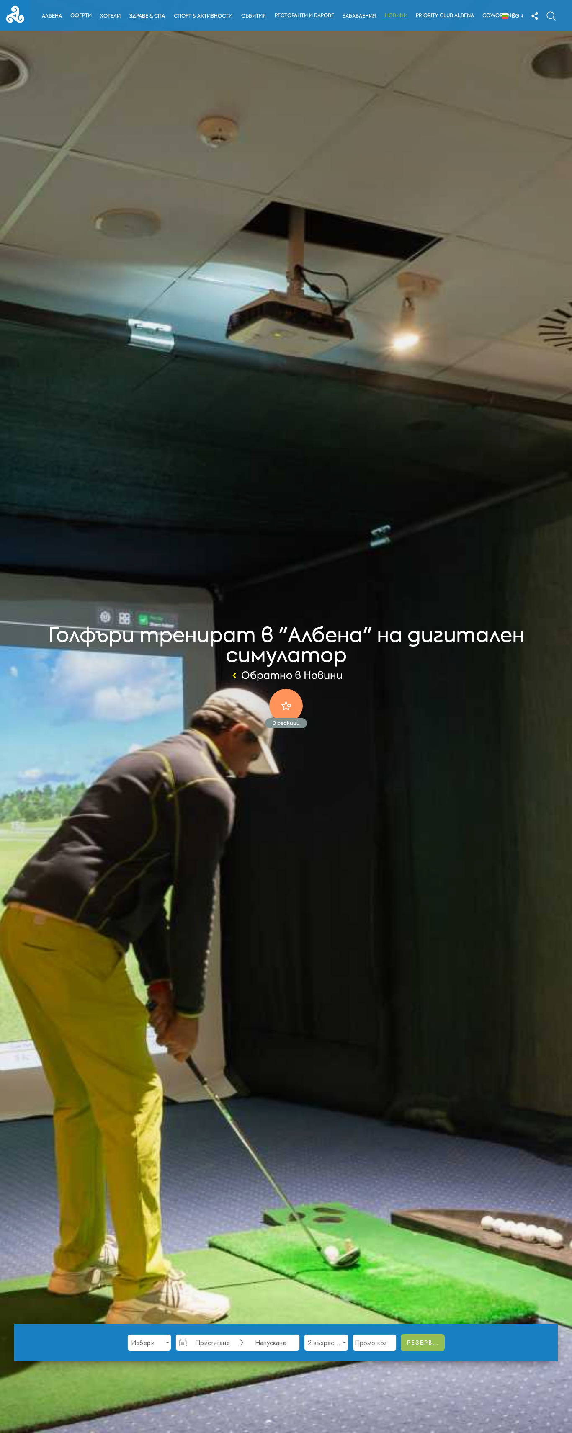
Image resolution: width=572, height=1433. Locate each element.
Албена (52, 16)
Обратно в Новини (292, 675)
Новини (396, 15)
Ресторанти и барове (304, 15)
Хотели (110, 16)
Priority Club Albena (445, 15)
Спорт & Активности (203, 16)
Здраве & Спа (147, 16)
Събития (253, 16)
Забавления (359, 16)
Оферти (81, 15)
